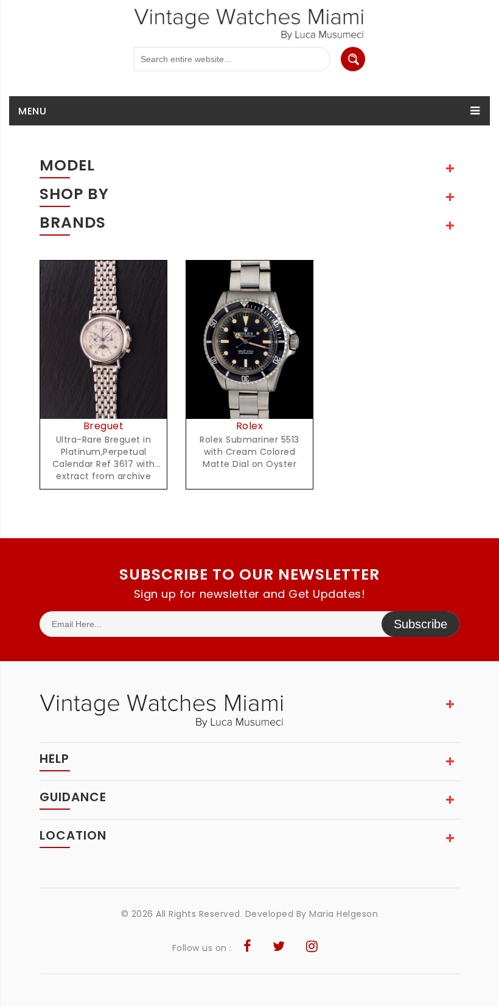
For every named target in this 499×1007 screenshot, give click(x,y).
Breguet (103, 426)
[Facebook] (247, 948)
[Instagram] (312, 948)
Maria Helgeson (343, 914)
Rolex (249, 426)
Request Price (107, 353)
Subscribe (420, 624)
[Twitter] (279, 948)
